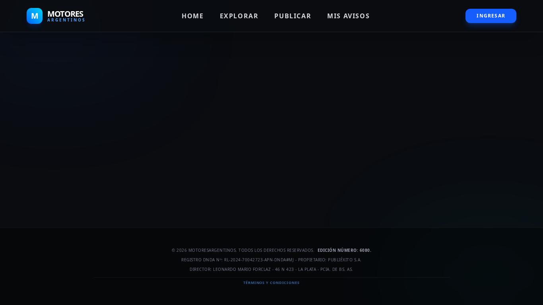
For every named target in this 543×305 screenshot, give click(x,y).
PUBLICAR (292, 16)
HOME (193, 16)
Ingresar (491, 15)
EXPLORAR (239, 16)
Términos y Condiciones (271, 282)
